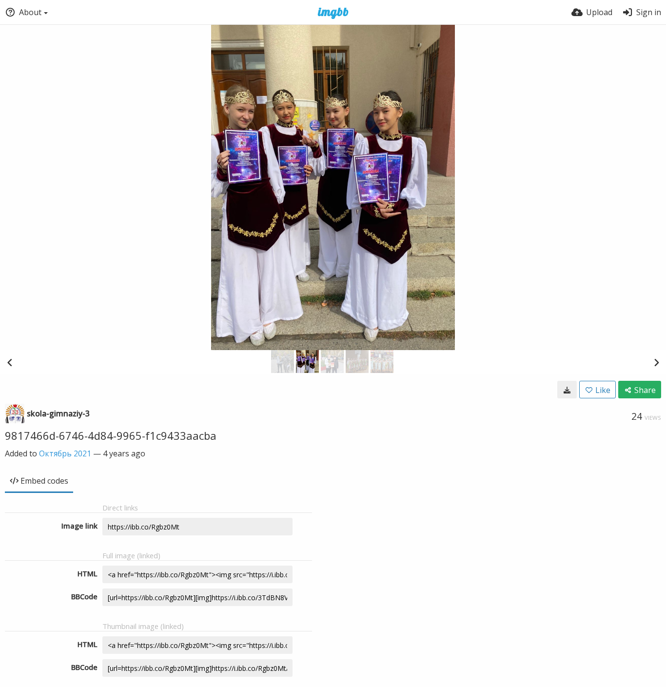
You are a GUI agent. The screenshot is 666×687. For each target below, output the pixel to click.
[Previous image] (10, 362)
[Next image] (656, 362)
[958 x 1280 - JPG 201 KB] (567, 389)
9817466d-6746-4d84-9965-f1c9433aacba (110, 435)
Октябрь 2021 (65, 453)
